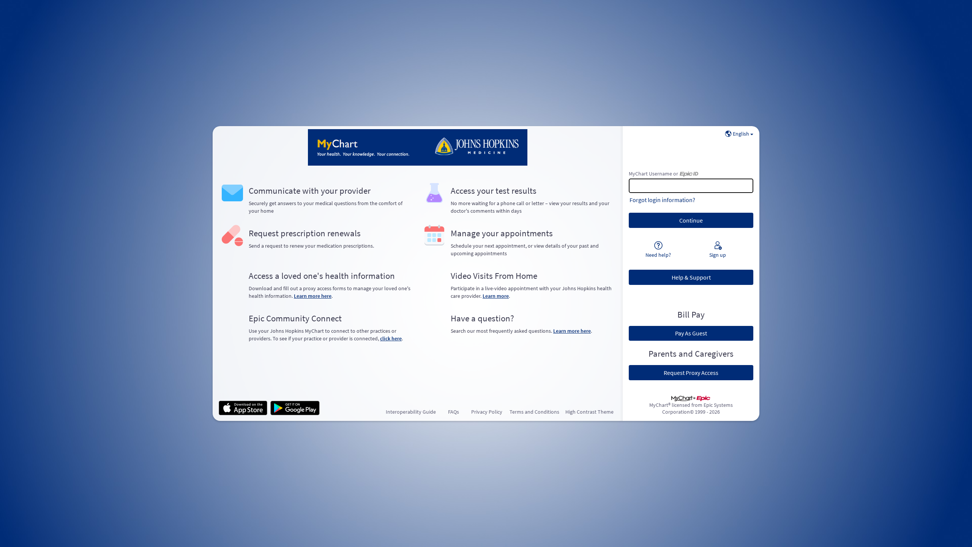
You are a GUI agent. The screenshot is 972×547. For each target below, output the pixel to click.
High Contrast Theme (589, 411)
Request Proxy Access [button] (691, 372)
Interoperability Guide (411, 411)
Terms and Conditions (534, 411)
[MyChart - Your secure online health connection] (418, 147)
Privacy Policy (486, 411)
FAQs (453, 411)
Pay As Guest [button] (691, 333)
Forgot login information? (662, 200)
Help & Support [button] (691, 277)
